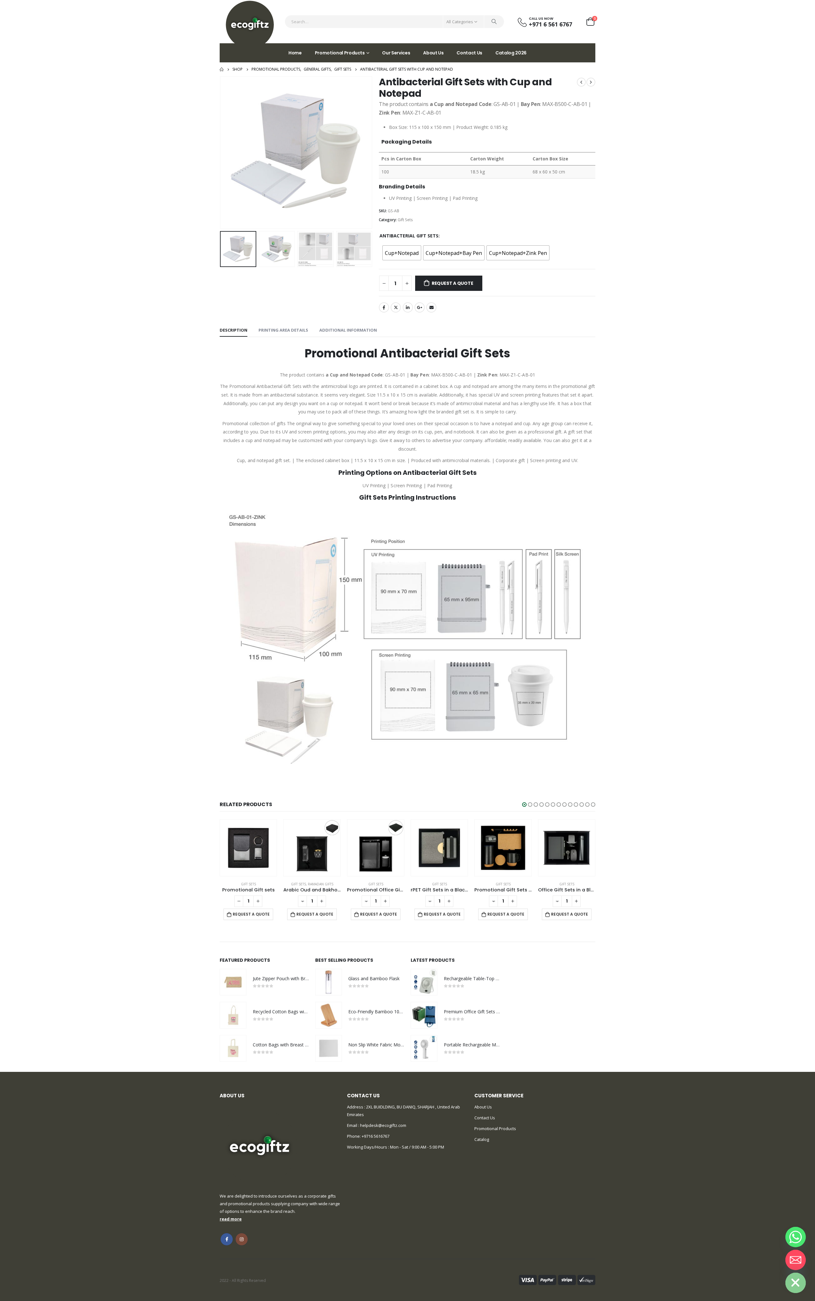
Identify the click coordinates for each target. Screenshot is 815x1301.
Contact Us (469, 53)
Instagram (241, 1239)
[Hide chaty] (795, 1283)
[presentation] (221, 152)
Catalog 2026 (511, 53)
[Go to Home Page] (221, 69)
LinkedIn (408, 307)
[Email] (795, 1260)
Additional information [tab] (348, 330)
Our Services (396, 53)
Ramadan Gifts (320, 884)
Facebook (384, 307)
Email (431, 307)
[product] (248, 847)
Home (295, 53)
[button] (524, 804)
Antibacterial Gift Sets (408, 236)
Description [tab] (233, 330)
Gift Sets (405, 219)
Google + (420, 307)
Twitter (396, 307)
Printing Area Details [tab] (283, 330)
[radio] (402, 253)
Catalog (481, 1139)
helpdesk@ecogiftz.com (382, 1125)
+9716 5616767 (375, 1136)
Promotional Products (340, 53)
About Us (433, 53)
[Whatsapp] (795, 1237)
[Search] (494, 21)
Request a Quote (452, 283)
